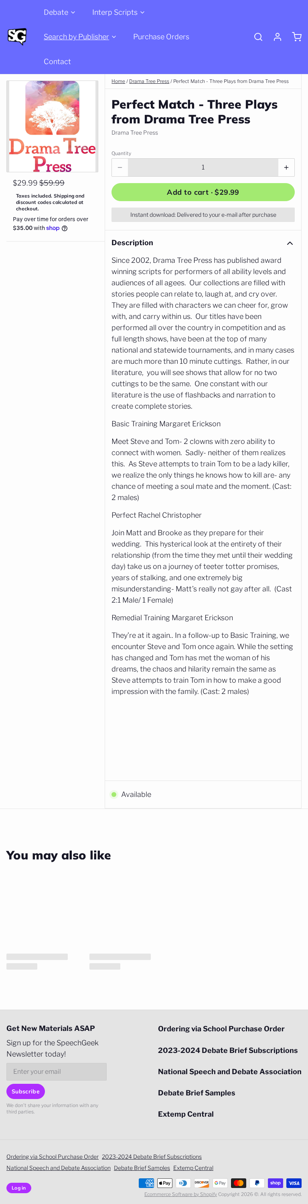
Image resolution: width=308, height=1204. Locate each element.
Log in (19, 1188)
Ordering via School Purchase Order (221, 1029)
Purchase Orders (161, 36)
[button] (203, 192)
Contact (57, 61)
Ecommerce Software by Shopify (180, 1194)
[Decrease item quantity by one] (120, 167)
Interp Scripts (115, 12)
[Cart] (294, 37)
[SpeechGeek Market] (17, 37)
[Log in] (274, 37)
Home (118, 81)
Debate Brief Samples (196, 1093)
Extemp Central (186, 1114)
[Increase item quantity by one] (286, 167)
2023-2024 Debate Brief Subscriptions (228, 1050)
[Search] (255, 37)
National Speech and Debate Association (230, 1071)
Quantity (121, 153)
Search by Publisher (76, 36)
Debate (56, 12)
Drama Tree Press (149, 81)
